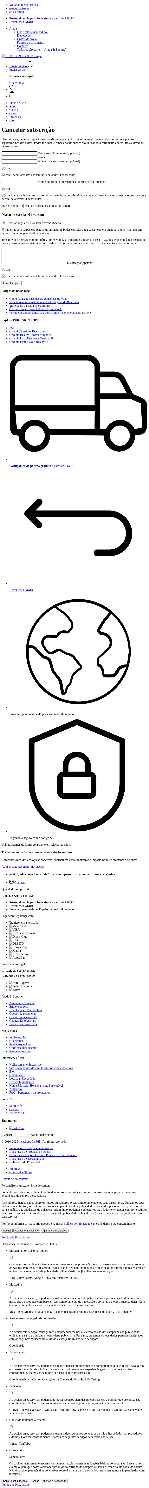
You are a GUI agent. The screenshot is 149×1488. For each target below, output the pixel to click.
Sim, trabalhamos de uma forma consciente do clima (41, 1068)
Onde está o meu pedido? (32, 32)
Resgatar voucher (20, 1051)
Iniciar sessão (17, 69)
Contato (14, 1109)
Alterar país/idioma (42, 1134)
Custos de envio (27, 39)
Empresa (14, 1168)
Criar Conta (16, 82)
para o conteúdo (19, 8)
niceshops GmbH (29, 1141)
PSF (12, 327)
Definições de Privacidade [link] (25, 1162)
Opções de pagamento (22, 1013)
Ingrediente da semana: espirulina (29, 305)
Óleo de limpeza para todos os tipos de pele (35, 309)
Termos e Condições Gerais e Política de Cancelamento (43, 1155)
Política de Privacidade (78, 1223)
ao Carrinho (16, 11)
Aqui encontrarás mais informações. (23, 866)
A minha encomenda (22, 1003)
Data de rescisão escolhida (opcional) (47, 205)
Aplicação (15, 1089)
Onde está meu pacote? (23, 1047)
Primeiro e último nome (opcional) (59, 153)
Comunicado (17, 1075)
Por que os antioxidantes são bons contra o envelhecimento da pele (50, 312)
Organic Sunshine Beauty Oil (27, 331)
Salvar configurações (15, 1480)
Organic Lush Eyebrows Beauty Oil (31, 338)
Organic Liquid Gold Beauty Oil (29, 341)
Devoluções (21, 22)
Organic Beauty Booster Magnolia (30, 334)
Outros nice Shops (20, 1172)
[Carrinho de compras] (78, 94)
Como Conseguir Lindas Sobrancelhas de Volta (38, 298)
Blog (12, 1071)
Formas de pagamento (30, 42)
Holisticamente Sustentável (25, 1064)
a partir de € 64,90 (41, 18)
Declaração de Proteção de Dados (30, 1151)
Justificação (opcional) (80, 262)
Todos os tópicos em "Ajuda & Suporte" (42, 49)
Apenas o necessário (27, 1230)
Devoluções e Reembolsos (25, 1010)
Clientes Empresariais (22, 1020)
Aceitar (7, 1230)
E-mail (42, 157)
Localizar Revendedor (22, 1078)
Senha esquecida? (20, 1044)
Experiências (17, 1112)
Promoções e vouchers (23, 1024)
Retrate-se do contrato (15, 1179)
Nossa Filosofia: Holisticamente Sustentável (36, 1085)
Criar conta (16, 1040)
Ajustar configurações (54, 1230)
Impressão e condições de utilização (31, 1148)
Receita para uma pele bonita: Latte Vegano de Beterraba (44, 302)
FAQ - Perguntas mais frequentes (29, 1092)
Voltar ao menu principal (24, 4)
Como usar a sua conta (23, 1017)
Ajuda (13, 28)
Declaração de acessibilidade (26, 1158)
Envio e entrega (19, 1006)
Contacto (22, 46)
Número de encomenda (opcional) (59, 161)
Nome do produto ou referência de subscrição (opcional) (72, 181)
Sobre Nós (15, 1105)
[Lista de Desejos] (12, 89)
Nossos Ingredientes (21, 1082)
